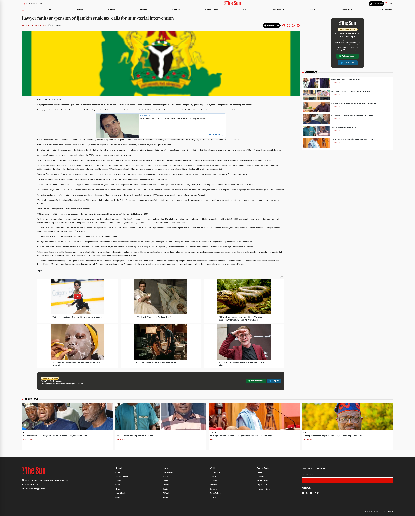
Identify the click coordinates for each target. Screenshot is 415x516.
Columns (111, 10)
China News (176, 10)
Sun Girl (213, 497)
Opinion (245, 10)
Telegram (275, 381)
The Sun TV (313, 10)
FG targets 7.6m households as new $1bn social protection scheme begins (353, 139)
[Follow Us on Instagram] (318, 493)
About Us (260, 476)
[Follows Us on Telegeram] (298, 25)
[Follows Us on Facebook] (283, 25)
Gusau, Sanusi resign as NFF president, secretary (345, 79)
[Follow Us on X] (307, 493)
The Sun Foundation (384, 10)
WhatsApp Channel (257, 381)
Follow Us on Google (378, 3)
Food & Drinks (120, 493)
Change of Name (263, 489)
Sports (118, 485)
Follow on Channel (349, 56)
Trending (260, 472)
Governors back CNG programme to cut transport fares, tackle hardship (352, 115)
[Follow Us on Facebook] (303, 493)
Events (165, 476)
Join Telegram (348, 63)
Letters (165, 468)
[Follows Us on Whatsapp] (293, 25)
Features (213, 485)
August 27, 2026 (28, 439)
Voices (165, 497)
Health (165, 481)
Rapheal (57, 25)
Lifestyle (166, 485)
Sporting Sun (347, 10)
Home (50, 10)
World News (214, 481)
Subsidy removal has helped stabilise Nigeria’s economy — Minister (332, 436)
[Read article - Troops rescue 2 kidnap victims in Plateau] (160, 417)
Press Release (215, 493)
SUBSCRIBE (347, 481)
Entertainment (278, 10)
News (117, 489)
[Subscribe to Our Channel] (311, 493)
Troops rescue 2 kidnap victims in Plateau (343, 127)
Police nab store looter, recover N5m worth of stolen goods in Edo (350, 91)
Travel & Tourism (263, 468)
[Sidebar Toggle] (23, 10)
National (80, 10)
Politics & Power (211, 10)
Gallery (118, 497)
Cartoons (213, 489)
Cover (117, 472)
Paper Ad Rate (262, 485)
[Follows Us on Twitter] (288, 25)
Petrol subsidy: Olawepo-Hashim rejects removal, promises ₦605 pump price (354, 103)
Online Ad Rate (263, 481)
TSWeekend (167, 493)
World (212, 468)
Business (143, 10)
